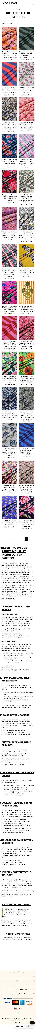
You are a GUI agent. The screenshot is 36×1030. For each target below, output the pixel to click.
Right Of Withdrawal (24, 1026)
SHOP (17, 980)
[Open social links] (32, 1023)
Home (17, 9)
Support (17, 985)
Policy (17, 976)
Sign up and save (17, 993)
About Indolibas (17, 972)
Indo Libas (9, 3)
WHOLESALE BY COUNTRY (17, 989)
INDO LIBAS (18, 1022)
